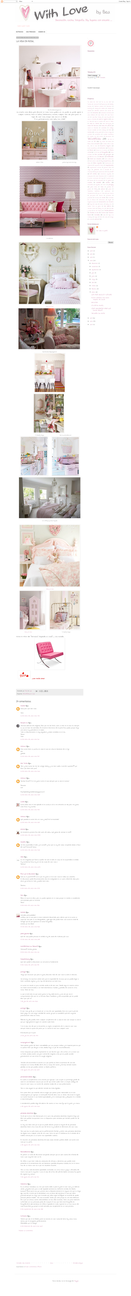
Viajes (96, 217)
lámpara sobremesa (99, 172)
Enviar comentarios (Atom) (33, 1267)
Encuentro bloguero (105, 146)
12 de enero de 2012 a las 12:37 (30, 822)
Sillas (107, 208)
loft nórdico (93, 174)
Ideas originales (97, 163)
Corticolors (24, 1216)
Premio (101, 195)
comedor (90, 134)
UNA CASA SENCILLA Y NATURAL (101, 295)
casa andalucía (91, 115)
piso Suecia (110, 193)
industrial (90, 165)
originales (98, 185)
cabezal (89, 111)
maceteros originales (105, 174)
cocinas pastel (98, 132)
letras (108, 172)
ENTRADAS (19, 32)
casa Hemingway (107, 123)
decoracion (108, 136)
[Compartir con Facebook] (45, 691)
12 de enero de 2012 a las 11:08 (30, 810)
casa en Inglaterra (104, 119)
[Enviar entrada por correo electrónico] (36, 691)
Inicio (51, 1263)
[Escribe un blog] (42, 691)
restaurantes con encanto (105, 202)
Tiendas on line (94, 213)
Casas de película (106, 126)
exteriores (102, 148)
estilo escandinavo (92, 148)
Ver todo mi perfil (101, 231)
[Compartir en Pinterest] (47, 691)
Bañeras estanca (98, 106)
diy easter (102, 141)
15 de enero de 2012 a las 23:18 (30, 939)
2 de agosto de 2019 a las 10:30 (30, 1145)
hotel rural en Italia (93, 161)
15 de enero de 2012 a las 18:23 (30, 927)
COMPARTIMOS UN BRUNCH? (29, 946)
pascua (103, 189)
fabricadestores (25, 1152)
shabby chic (101, 208)
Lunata (23, 802)
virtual (90, 219)
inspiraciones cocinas (95, 167)
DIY (95, 141)
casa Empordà (108, 117)
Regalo (109, 200)
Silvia (22, 857)
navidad (98, 182)
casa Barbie (101, 115)
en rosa (32, 694)
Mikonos (91, 180)
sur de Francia (98, 210)
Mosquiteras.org (25, 959)
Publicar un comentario (26, 1230)
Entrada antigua (78, 1263)
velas (104, 215)
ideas (89, 163)
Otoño (104, 185)
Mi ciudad (109, 176)
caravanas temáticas (106, 113)
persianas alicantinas (27, 1113)
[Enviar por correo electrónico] (40, 691)
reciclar (103, 198)
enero (94, 292)
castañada (103, 128)
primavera (108, 195)
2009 (91, 324)
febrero (94, 289)
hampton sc (24, 723)
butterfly (90, 108)
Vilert (101, 217)
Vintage (111, 217)
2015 (91, 251)
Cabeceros (24, 1184)
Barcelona (108, 106)
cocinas (90, 132)
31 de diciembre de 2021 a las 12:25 (32, 1226)
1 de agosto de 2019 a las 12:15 (30, 1070)
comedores (97, 134)
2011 (91, 318)
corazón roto (93, 136)
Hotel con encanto (95, 159)
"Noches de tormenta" (93, 104)
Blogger (76, 1281)
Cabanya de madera (99, 108)
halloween (101, 157)
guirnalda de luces (92, 157)
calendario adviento (99, 111)
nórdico (108, 182)
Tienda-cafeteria (108, 211)
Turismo (103, 213)
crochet (101, 136)
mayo (94, 279)
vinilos (106, 217)
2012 (91, 260)
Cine (110, 130)
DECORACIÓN (26, 694)
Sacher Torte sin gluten (94, 206)
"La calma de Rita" (93, 102)
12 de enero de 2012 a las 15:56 (30, 835)
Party (95, 189)
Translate (102, 77)
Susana (23, 706)
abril (93, 282)
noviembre (95, 266)
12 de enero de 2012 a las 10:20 (30, 771)
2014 (91, 254)
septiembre (95, 270)
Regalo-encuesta (92, 202)
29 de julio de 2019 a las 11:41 (29, 1035)
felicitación (110, 148)
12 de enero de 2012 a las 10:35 (30, 795)
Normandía (90, 185)
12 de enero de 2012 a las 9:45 (30, 756)
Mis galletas (109, 180)
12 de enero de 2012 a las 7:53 (30, 716)
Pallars (102, 187)
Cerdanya (103, 130)
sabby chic (109, 204)
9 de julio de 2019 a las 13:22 (29, 1001)
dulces (109, 141)
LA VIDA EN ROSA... (97, 305)
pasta (109, 189)
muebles (90, 183)
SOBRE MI (41, 32)
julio (93, 273)
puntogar (23, 972)
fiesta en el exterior (101, 150)
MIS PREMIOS (30, 32)
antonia (23, 829)
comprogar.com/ (25, 1042)
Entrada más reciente (23, 1263)
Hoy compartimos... (106, 161)
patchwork (107, 191)
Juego (89, 170)
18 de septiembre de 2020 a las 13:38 (32, 1209)
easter (98, 144)
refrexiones (102, 200)
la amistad (106, 170)
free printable (99, 155)
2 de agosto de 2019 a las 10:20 (30, 1106)
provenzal (90, 198)
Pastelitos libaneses (94, 191)
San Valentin (107, 206)
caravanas (95, 113)
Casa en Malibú (109, 121)
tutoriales (97, 215)
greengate (108, 155)
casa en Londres (98, 121)
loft (112, 172)
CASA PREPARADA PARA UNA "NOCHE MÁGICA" (101, 309)
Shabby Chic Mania (50, 589)
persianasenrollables (26, 1077)
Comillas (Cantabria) (108, 134)
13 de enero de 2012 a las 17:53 (30, 888)
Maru (22, 895)
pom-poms (92, 195)
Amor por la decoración (28, 874)
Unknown (23, 746)
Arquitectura (104, 104)
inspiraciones (109, 165)
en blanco (104, 144)
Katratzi (23, 912)
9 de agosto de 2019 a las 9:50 (30, 1177)
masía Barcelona (99, 176)
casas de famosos (93, 126)
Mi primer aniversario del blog (95, 178)
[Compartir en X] (43, 691)
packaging (110, 185)
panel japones (25, 933)
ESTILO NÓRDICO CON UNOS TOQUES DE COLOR (100, 299)
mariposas (90, 176)
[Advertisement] (49, 1247)
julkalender (96, 170)
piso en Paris (101, 193)
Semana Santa (91, 208)
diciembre (95, 263)
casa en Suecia (94, 124)
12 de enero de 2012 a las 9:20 (30, 739)
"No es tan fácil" (106, 102)
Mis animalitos (99, 180)
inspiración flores (98, 165)
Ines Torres (24, 763)
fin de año (96, 152)
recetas (97, 198)
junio (93, 276)
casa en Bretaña (92, 119)
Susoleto (23, 842)
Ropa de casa (93, 204)
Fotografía (105, 152)
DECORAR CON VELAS (98, 313)
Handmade (110, 156)
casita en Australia (93, 128)
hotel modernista (109, 159)
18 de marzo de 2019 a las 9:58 (30, 965)
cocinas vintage (108, 132)
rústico (101, 204)
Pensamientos (91, 193)
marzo (94, 286)
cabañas (110, 108)
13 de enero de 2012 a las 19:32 (30, 905)
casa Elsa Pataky (96, 117)
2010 (91, 321)
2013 (91, 257)
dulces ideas (91, 144)
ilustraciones (108, 163)
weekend (96, 219)
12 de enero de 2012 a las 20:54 (30, 867)
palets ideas (93, 187)
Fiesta (91, 150)
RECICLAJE (94, 302)
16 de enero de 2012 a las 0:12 (30, 952)
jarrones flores (107, 167)
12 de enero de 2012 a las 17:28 (30, 850)
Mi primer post (109, 178)
